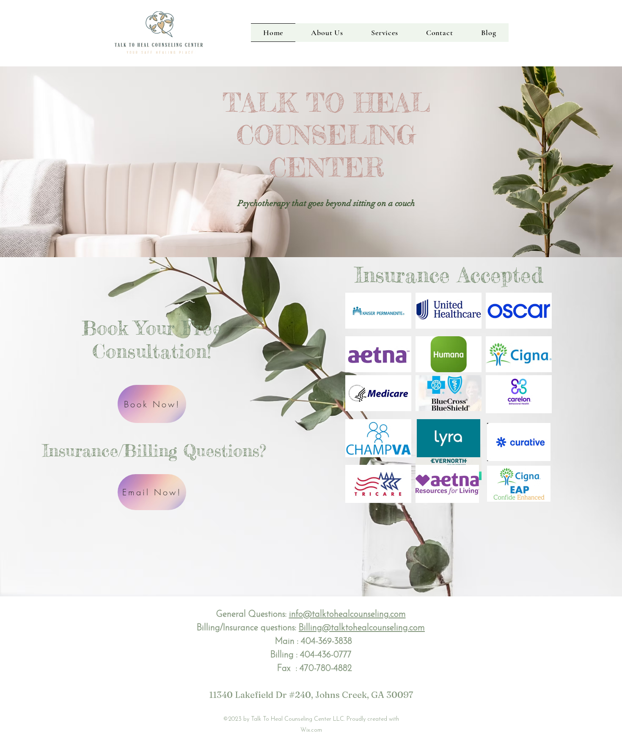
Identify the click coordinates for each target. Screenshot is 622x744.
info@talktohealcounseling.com (347, 614)
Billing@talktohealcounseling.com (362, 627)
